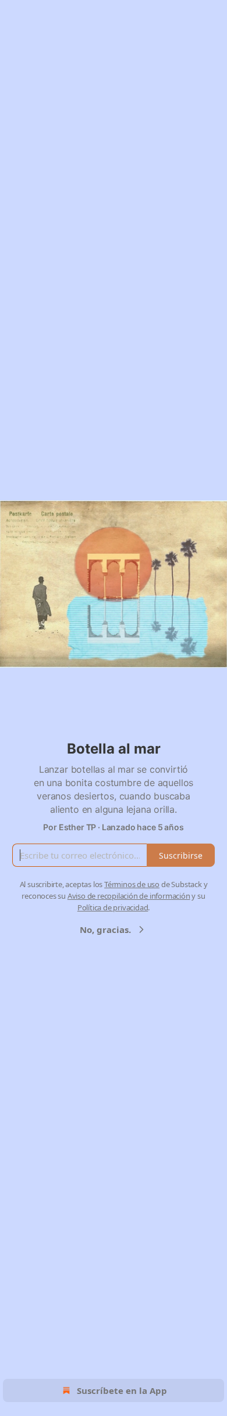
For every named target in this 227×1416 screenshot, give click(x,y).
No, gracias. (105, 929)
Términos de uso (131, 884)
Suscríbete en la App (122, 1390)
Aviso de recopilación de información (129, 896)
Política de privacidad (112, 907)
